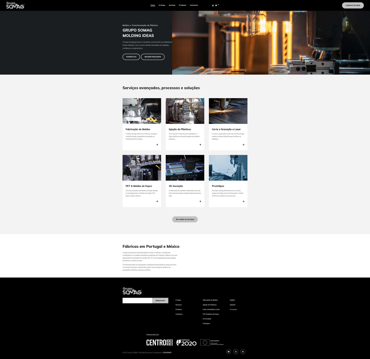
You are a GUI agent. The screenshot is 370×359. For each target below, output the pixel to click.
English (232, 300)
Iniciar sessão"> (206, 5)
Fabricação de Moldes (210, 300)
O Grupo (162, 5)
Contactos (194, 5)
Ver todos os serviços (185, 219)
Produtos (182, 5)
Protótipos (206, 323)
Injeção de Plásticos (210, 305)
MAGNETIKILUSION (153, 57)
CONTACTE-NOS (353, 5)
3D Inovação (207, 319)
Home (153, 5)
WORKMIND (167, 352)
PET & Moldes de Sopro (211, 314)
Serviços (172, 5)
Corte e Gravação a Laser (211, 309)
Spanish (232, 305)
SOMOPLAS (131, 57)
